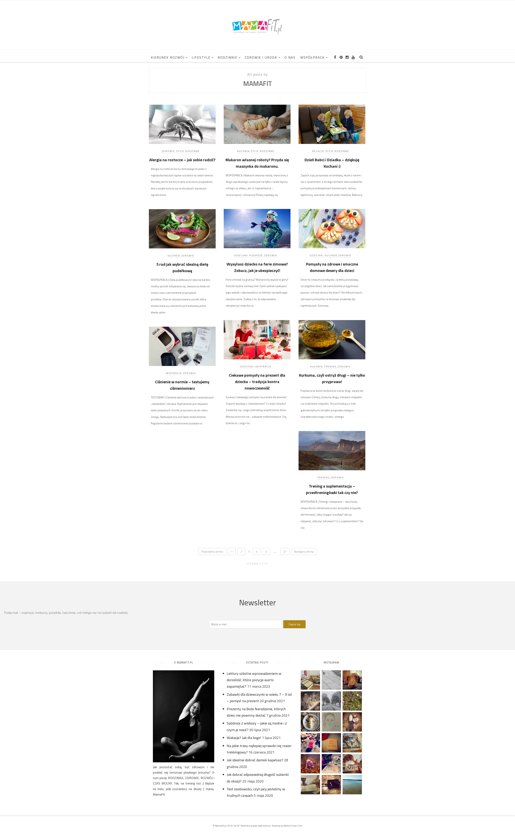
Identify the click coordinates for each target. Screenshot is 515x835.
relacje (318, 151)
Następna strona (304, 552)
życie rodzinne (188, 151)
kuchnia (243, 151)
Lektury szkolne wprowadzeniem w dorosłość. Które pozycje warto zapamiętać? (254, 680)
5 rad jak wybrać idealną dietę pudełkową (182, 267)
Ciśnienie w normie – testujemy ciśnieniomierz (182, 385)
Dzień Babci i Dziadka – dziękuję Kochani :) (332, 163)
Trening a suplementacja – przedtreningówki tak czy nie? (332, 489)
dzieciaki (241, 255)
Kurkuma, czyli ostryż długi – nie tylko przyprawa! (332, 378)
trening (330, 366)
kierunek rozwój (167, 57)
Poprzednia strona (212, 552)
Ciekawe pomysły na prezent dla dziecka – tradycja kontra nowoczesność (257, 381)
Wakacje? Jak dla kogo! (244, 737)
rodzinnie (227, 57)
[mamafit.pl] (257, 26)
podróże (256, 255)
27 (284, 552)
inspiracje (263, 366)
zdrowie (168, 151)
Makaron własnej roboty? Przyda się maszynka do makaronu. (257, 163)
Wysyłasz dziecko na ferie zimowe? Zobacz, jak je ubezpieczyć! (257, 267)
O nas (290, 57)
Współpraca (312, 57)
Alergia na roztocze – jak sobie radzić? (182, 160)
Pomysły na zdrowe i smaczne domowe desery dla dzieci (332, 267)
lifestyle (201, 57)
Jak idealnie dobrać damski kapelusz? (255, 760)
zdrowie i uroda (261, 57)
